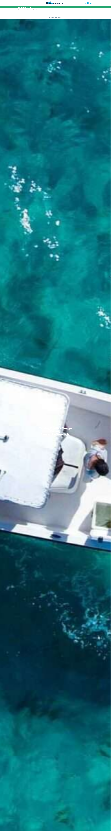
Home (19, 9)
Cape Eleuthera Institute (25, 9)
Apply (85, 3)
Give (91, 3)
